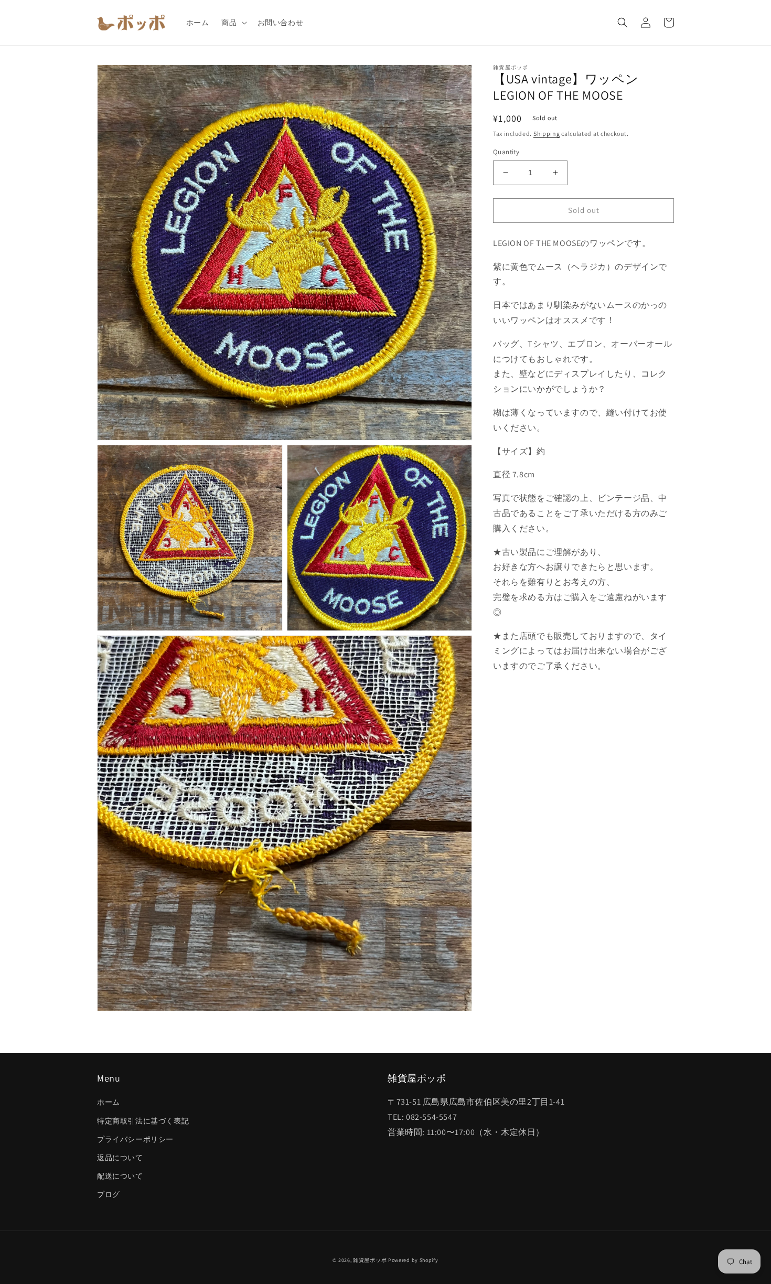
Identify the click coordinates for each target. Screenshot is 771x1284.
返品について (120, 1157)
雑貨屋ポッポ (370, 1260)
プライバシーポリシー (135, 1139)
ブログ (108, 1194)
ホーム (108, 1102)
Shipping (546, 133)
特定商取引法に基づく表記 (143, 1121)
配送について (120, 1176)
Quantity (506, 151)
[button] (233, 23)
